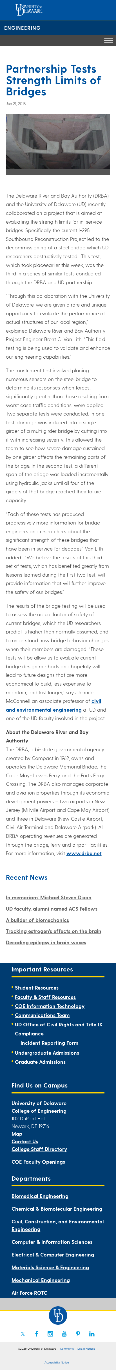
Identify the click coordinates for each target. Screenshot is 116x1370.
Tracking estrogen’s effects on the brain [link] (53, 931)
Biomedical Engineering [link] (40, 1196)
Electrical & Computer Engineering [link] (53, 1254)
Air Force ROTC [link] (29, 1293)
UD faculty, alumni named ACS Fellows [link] (51, 908)
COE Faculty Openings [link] (38, 1161)
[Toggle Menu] (108, 40)
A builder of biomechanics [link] (37, 920)
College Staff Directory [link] (39, 1149)
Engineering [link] (22, 28)
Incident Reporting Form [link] (49, 1043)
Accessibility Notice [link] (56, 1362)
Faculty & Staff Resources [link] (45, 997)
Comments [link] (67, 1348)
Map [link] (17, 1133)
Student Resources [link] (37, 987)
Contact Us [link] (25, 1141)
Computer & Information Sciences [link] (52, 1242)
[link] (23, 1334)
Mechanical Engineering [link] (41, 1280)
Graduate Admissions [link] (40, 1062)
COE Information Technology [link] (49, 1006)
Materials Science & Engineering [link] (50, 1267)
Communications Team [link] (42, 1015)
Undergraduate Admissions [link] (47, 1053)
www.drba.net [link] (84, 853)
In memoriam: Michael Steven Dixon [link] (49, 897)
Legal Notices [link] (86, 1348)
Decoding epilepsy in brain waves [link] (46, 942)
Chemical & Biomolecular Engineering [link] (57, 1208)
